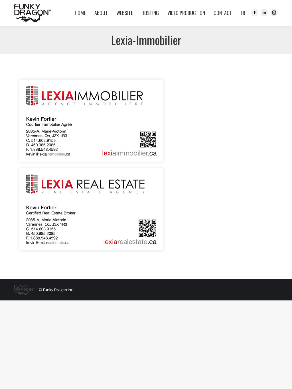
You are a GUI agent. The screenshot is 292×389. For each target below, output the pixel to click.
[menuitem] (241, 13)
